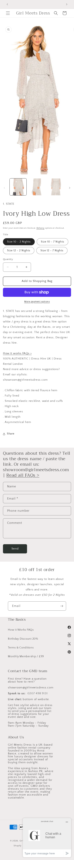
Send (15, 548)
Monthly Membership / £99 (26, 656)
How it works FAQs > (17, 353)
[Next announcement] (66, 4)
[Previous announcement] (7, 4)
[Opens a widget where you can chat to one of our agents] (47, 838)
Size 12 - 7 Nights (51, 250)
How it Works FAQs (21, 629)
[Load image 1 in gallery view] (18, 186)
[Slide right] (69, 188)
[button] (8, 13)
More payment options (37, 301)
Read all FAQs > (22, 475)
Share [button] (10, 433)
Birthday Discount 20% (23, 638)
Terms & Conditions (21, 647)
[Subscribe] (61, 606)
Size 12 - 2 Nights (18, 250)
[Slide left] (4, 188)
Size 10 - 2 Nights (19, 241)
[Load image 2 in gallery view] (36, 186)
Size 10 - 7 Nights (52, 241)
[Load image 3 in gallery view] (55, 186)
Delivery (41, 228)
